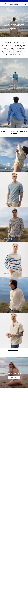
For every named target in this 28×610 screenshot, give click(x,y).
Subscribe (21, 313)
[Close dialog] (26, 298)
